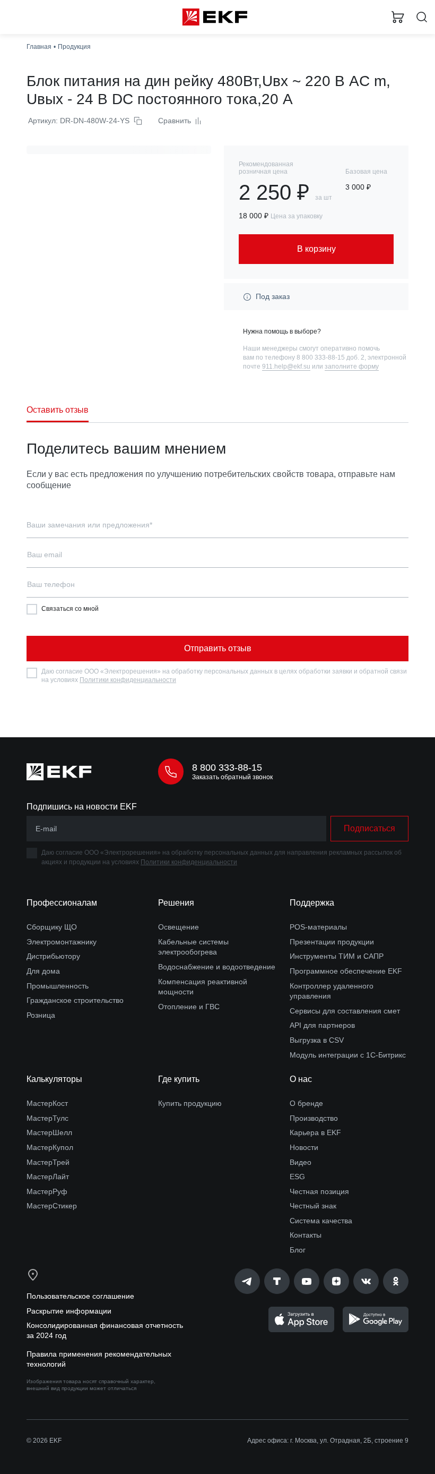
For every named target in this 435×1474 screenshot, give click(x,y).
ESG (297, 1176)
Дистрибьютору (53, 956)
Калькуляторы (54, 1079)
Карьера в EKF (315, 1132)
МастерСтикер (52, 1206)
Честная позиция (319, 1191)
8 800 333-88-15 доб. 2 (330, 357)
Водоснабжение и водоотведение (216, 966)
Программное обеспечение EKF (346, 971)
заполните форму (352, 366)
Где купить (178, 1079)
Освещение (178, 927)
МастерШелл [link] (49, 1132)
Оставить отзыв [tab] (58, 409)
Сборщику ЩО (52, 927)
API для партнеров (322, 1025)
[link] (247, 1281)
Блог (298, 1250)
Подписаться (369, 828)
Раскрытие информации (69, 1311)
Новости (304, 1147)
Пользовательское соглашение (80, 1296)
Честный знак (313, 1206)
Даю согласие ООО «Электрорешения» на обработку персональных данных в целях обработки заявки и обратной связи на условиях (224, 676)
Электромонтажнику (62, 942)
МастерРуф (47, 1191)
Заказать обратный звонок (232, 777)
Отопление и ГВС (189, 1006)
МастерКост (47, 1103)
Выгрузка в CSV (317, 1040)
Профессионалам (62, 902)
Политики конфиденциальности (128, 680)
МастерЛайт (48, 1176)
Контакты (305, 1235)
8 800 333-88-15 (227, 767)
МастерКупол (50, 1147)
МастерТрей (48, 1162)
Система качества (321, 1220)
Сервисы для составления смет (345, 1011)
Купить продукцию (190, 1103)
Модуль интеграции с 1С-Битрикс (348, 1055)
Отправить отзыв (217, 648)
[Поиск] (422, 17)
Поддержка (312, 902)
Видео (300, 1162)
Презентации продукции (332, 942)
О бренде (306, 1103)
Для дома (43, 971)
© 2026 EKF (44, 1440)
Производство (314, 1118)
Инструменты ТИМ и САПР (337, 956)
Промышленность (58, 986)
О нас (301, 1079)
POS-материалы (318, 927)
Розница (41, 1015)
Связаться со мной (70, 608)
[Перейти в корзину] (397, 16)
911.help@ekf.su (286, 366)
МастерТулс (47, 1118)
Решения (176, 902)
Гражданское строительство (75, 1000)
